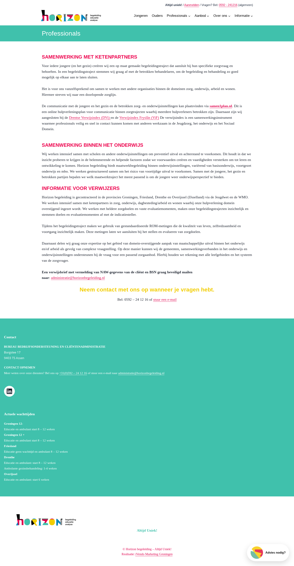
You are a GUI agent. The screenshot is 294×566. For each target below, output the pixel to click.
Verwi (123, 118)
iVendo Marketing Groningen (154, 554)
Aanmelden (191, 5)
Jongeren (141, 16)
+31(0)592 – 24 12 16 (73, 373)
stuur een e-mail (165, 299)
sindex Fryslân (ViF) (144, 118)
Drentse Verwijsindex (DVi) (90, 118)
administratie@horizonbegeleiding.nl (78, 278)
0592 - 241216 (228, 5)
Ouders (157, 16)
